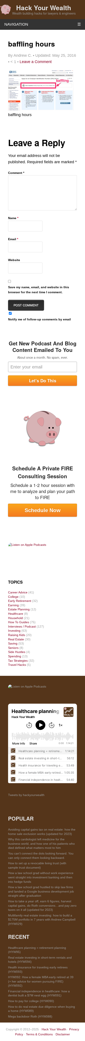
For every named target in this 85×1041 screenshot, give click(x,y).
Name (13, 218)
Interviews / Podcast (22, 626)
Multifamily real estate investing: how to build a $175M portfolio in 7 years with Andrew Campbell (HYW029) (41, 920)
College (13, 596)
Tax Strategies (18, 660)
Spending (14, 656)
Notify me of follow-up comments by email (39, 319)
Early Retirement (19, 601)
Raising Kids (16, 635)
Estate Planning (19, 609)
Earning (13, 605)
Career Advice (17, 592)
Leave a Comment (36, 62)
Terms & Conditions (39, 1034)
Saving (12, 643)
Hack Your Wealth (43, 7)
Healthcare (15, 613)
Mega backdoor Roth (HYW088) (30, 1016)
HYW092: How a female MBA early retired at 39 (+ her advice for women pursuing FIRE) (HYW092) (40, 981)
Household (15, 618)
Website (14, 260)
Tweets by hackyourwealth (26, 795)
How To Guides (18, 622)
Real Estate (16, 639)
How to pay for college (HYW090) (31, 1001)
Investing (14, 630)
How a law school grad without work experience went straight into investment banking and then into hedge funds (40, 877)
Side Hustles (16, 652)
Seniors (13, 648)
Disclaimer (63, 1034)
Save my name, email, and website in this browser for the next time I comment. (38, 289)
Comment (16, 173)
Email (13, 239)
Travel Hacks (17, 664)
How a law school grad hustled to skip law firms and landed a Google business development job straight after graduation (41, 891)
